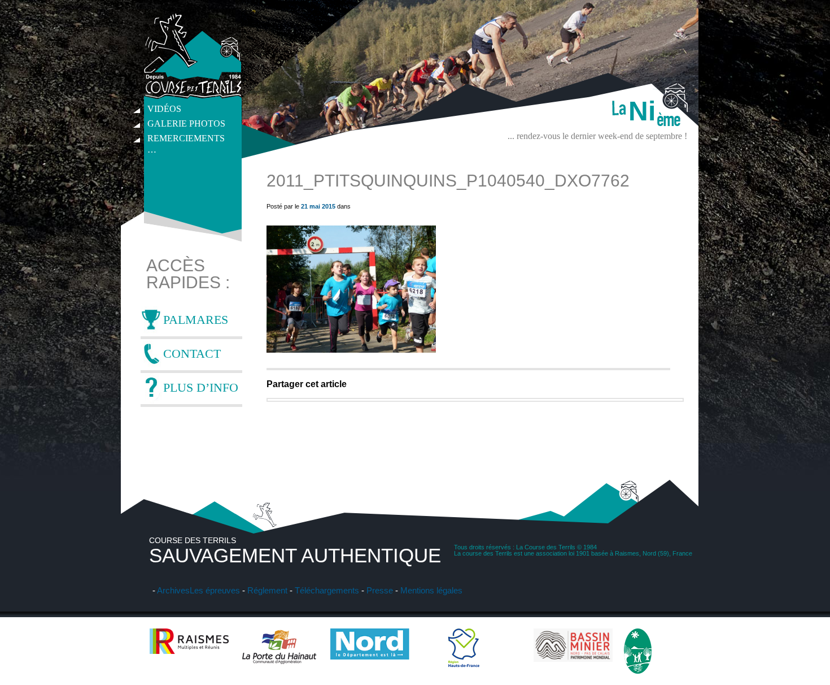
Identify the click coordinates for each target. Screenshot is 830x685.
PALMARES (195, 320)
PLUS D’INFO (200, 387)
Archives (173, 590)
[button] (351, 289)
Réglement (267, 590)
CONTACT (192, 353)
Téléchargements (327, 590)
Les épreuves (215, 590)
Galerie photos (186, 123)
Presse (379, 590)
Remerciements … (186, 139)
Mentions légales (431, 590)
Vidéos (164, 109)
